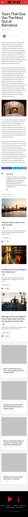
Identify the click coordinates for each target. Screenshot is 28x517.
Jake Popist (9, 36)
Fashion (5, 365)
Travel (3, 10)
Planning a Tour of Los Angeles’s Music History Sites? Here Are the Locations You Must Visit (14, 318)
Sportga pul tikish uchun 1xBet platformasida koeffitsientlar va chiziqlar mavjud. (13, 406)
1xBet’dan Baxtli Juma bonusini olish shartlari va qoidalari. (13, 478)
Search (8, 505)
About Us (23, 505)
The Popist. (16, 511)
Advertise (20, 507)
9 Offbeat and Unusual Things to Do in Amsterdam (14, 270)
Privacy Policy (10, 507)
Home (3, 505)
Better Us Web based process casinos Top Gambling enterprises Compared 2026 (13, 370)
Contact (15, 505)
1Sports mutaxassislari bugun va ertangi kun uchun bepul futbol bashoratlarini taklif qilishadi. (13, 443)
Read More (5, 237)
